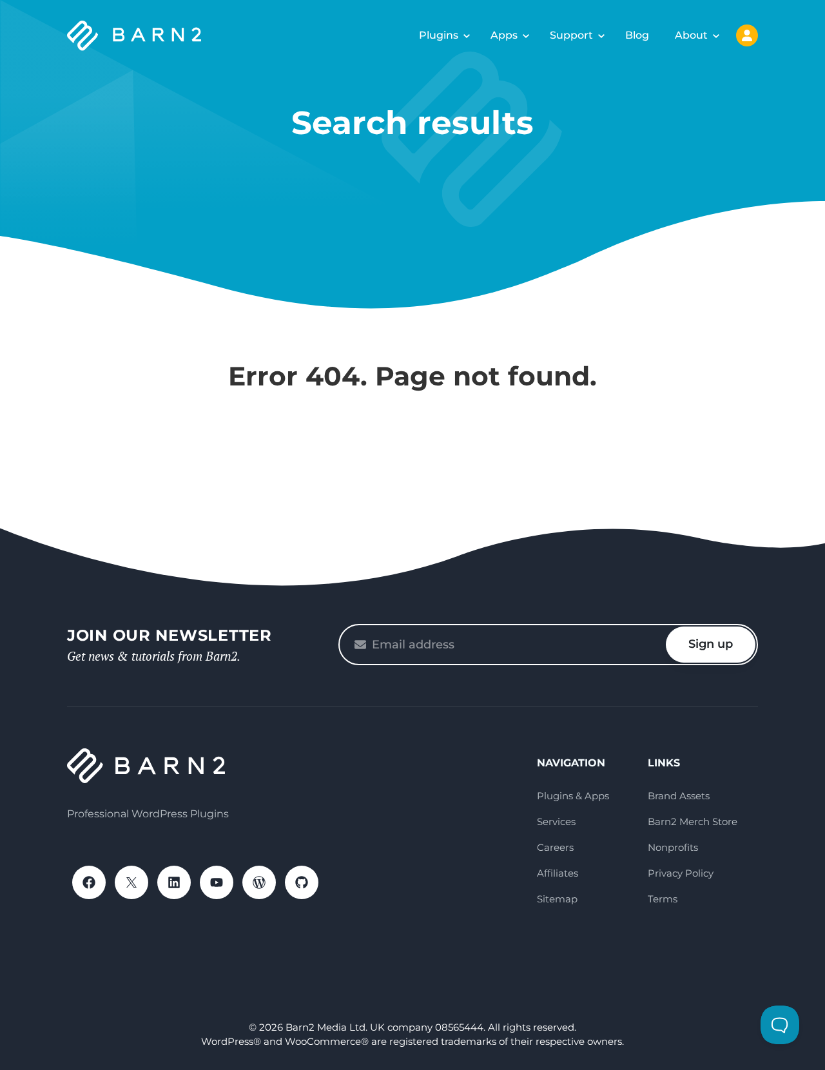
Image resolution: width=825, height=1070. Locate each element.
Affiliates (557, 873)
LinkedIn (174, 882)
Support (571, 35)
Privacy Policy (680, 873)
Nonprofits (673, 847)
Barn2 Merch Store (692, 821)
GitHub (301, 882)
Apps (504, 35)
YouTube (216, 882)
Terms (662, 899)
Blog (637, 35)
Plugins (438, 35)
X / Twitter (131, 882)
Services (556, 821)
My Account (747, 35)
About (691, 35)
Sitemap (557, 899)
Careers (555, 847)
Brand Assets (679, 796)
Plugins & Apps (573, 796)
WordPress (259, 882)
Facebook (89, 882)
